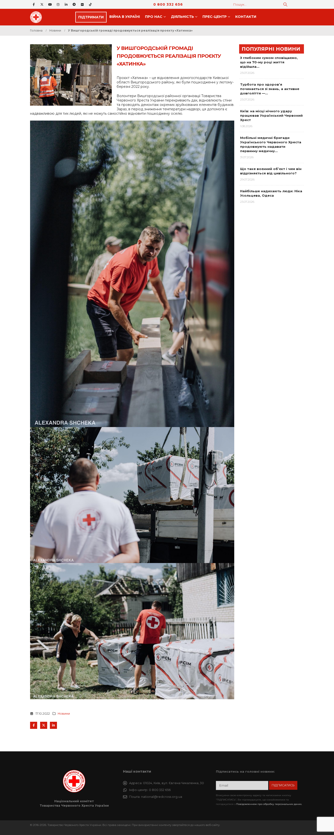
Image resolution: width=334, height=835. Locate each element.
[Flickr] (82, 4)
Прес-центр (214, 16)
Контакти (245, 16)
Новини (64, 713)
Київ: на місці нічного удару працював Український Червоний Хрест (271, 115)
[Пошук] (285, 4)
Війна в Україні (124, 16)
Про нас (153, 16)
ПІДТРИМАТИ (91, 17)
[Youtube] (49, 4)
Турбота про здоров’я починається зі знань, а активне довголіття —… (269, 88)
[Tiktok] (90, 4)
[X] (41, 4)
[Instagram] (58, 4)
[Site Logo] (37, 17)
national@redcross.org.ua (161, 797)
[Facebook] (33, 4)
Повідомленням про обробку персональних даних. (269, 804)
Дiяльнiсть (182, 16)
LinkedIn (53, 725)
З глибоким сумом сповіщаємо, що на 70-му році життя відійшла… (269, 62)
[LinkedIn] (66, 4)
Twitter (43, 725)
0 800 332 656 (168, 4)
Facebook (33, 725)
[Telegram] (74, 4)
